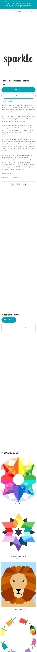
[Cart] (35, 11)
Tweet (19, 184)
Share (12, 184)
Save (25, 184)
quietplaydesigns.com (10, 144)
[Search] (32, 11)
